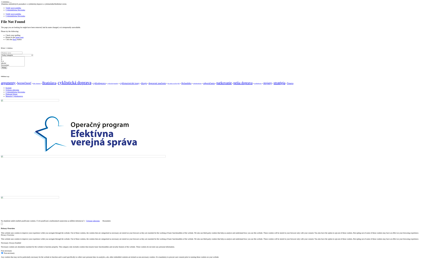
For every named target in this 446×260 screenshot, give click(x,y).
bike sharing (37, 83)
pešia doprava (243, 83)
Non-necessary (9, 253)
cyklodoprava (99, 83)
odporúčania (209, 83)
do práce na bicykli (174, 83)
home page (20, 37)
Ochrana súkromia (12, 90)
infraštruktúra (197, 83)
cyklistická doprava (74, 82)
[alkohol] (13, 63)
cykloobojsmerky (112, 83)
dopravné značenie (157, 83)
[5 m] (13, 61)
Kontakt (8, 88)
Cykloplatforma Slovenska (15, 10)
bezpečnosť (24, 83)
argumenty (8, 83)
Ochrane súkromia (93, 221)
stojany (267, 83)
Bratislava (49, 83)
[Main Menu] (11, 2)
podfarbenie (258, 83)
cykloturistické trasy (129, 83)
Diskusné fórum (11, 94)
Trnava (290, 83)
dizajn (144, 83)
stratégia (279, 83)
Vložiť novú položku (13, 8)
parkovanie (224, 83)
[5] (13, 59)
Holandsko (186, 83)
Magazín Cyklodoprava (14, 96)
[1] (13, 57)
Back (14, 39)
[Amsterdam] (13, 65)
